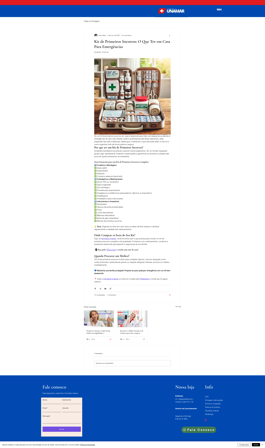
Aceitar (256, 445)
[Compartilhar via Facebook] (95, 289)
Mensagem (46, 416)
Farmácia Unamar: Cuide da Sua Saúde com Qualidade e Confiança (98, 332)
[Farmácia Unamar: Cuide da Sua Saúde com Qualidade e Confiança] (99, 318)
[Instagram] (205, 419)
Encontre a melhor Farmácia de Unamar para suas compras (131, 332)
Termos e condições (213, 404)
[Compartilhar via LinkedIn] (105, 289)
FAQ (206, 397)
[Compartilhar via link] (110, 289)
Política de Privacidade (87, 445)
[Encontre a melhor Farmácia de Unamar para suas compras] (133, 318)
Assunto (65, 408)
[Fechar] (262, 444)
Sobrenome (66, 400)
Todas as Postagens (91, 21)
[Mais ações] (169, 35)
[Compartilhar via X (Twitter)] (100, 289)
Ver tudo (178, 306)
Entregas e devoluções (214, 400)
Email (45, 408)
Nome (45, 400)
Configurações (244, 445)
